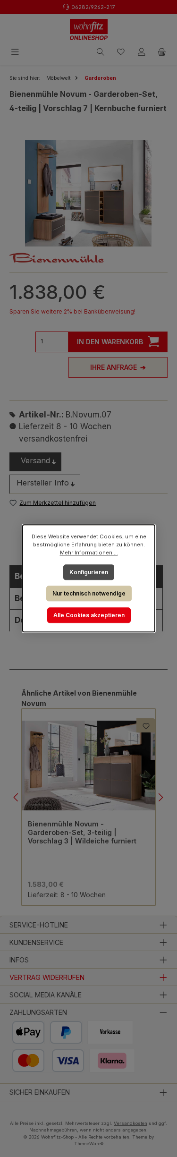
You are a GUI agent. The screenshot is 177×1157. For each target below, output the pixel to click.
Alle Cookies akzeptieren (88, 615)
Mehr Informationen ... (88, 552)
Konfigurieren (88, 572)
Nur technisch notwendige (88, 593)
